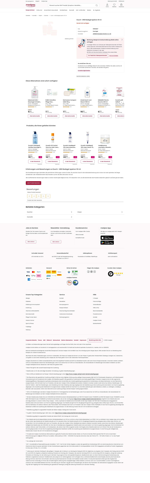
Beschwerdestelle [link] (98, 311)
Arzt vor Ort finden (113, 55)
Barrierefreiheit (97, 323)
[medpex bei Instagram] (91, 271)
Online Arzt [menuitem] (39, 10)
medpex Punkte (97, 320)
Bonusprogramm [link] (30, 1)
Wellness (28, 330)
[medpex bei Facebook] (88, 271)
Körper (40, 15)
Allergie (28, 298)
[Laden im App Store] (112, 238)
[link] (69, 282)
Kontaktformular (80, 237)
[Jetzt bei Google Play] (112, 243)
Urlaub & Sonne (30, 320)
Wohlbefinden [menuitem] (63, 10)
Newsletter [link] (62, 301)
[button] (97, 55)
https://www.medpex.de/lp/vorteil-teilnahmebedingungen (82, 374)
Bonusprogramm (64, 304)
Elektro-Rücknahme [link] (67, 340)
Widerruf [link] (49, 340)
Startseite (28, 15)
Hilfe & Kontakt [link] (79, 234)
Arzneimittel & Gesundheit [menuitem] (51, 10)
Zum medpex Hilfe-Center (83, 231)
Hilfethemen (121, 1)
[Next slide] (121, 102)
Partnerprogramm (64, 317)
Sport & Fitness (30, 323)
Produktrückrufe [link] (97, 314)
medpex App (44, 1)
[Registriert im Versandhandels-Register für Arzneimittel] (75, 272)
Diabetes (28, 301)
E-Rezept (95, 298)
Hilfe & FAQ (96, 307)
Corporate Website (31, 340)
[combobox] (73, 5)
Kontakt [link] (95, 317)
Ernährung (28, 307)
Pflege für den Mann (31, 317)
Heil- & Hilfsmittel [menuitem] (80, 10)
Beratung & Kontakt (112, 1)
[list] (49, 28)
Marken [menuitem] (89, 10)
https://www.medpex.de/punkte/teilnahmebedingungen (71, 413)
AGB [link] (44, 340)
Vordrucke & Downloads (65, 314)
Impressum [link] (83, 340)
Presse (40, 340)
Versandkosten (97, 304)
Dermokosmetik (30, 314)
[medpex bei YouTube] (94, 271)
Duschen (46, 15)
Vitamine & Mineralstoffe (32, 311)
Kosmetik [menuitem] (71, 10)
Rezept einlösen (63, 307)
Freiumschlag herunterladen (67, 311)
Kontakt (61, 298)
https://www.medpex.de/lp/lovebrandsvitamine (87, 399)
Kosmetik (34, 15)
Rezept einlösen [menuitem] (30, 10)
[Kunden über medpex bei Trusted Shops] (116, 274)
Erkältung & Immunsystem (33, 304)
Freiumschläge (97, 301)
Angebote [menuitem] (97, 10)
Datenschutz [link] (56, 340)
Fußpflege (28, 326)
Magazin (37, 1)
